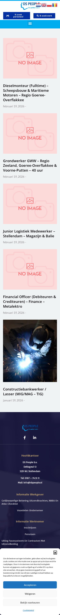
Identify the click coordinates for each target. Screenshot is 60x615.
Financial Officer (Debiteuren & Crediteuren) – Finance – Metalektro (29, 301)
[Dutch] (38, 4)
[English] (44, 4)
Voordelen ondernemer (30, 510)
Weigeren (30, 593)
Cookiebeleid (28, 610)
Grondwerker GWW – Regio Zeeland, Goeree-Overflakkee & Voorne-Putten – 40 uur (30, 165)
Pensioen (30, 534)
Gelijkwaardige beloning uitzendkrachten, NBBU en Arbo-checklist (30, 502)
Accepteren (30, 584)
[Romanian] (55, 4)
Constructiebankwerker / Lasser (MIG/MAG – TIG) (24, 391)
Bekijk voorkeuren (30, 602)
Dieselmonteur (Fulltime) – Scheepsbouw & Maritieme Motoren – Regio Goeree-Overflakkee (26, 92)
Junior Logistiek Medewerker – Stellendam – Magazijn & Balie (29, 233)
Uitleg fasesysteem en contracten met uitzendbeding (23, 542)
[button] (55, 552)
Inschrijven (30, 527)
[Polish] (49, 4)
